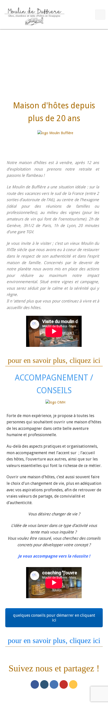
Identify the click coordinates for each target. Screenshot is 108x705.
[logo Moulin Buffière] (55, 140)
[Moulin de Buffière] (34, 16)
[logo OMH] (55, 405)
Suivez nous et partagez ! (54, 668)
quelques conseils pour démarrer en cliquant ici (54, 617)
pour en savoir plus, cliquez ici (54, 360)
